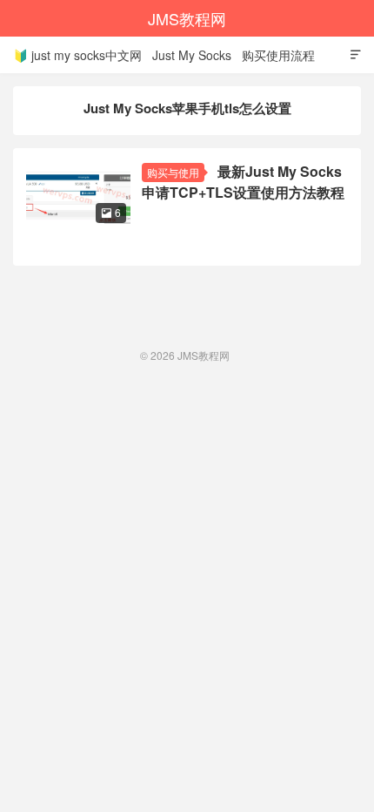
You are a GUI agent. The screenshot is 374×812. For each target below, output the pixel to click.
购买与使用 (173, 172)
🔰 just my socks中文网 (77, 55)
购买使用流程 (278, 55)
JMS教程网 (187, 18)
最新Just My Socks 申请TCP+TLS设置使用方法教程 (243, 181)
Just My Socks (191, 55)
